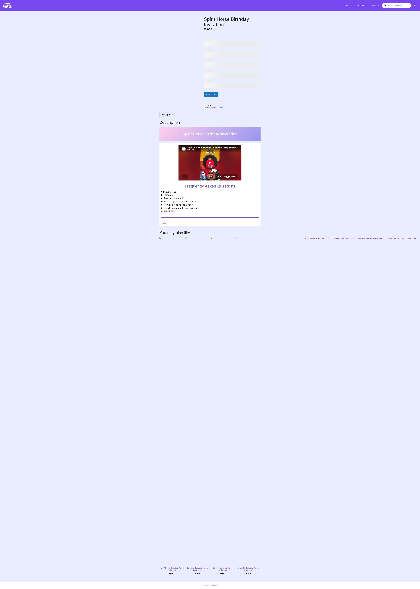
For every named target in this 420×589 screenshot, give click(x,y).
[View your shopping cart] (415, 5)
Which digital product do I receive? (182, 201)
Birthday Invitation (217, 107)
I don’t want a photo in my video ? (181, 208)
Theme (374, 5)
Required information (174, 198)
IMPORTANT (170, 211)
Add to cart (211, 94)
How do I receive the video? (178, 204)
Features (168, 195)
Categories (359, 5)
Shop (346, 5)
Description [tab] (166, 114)
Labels (165, 223)
